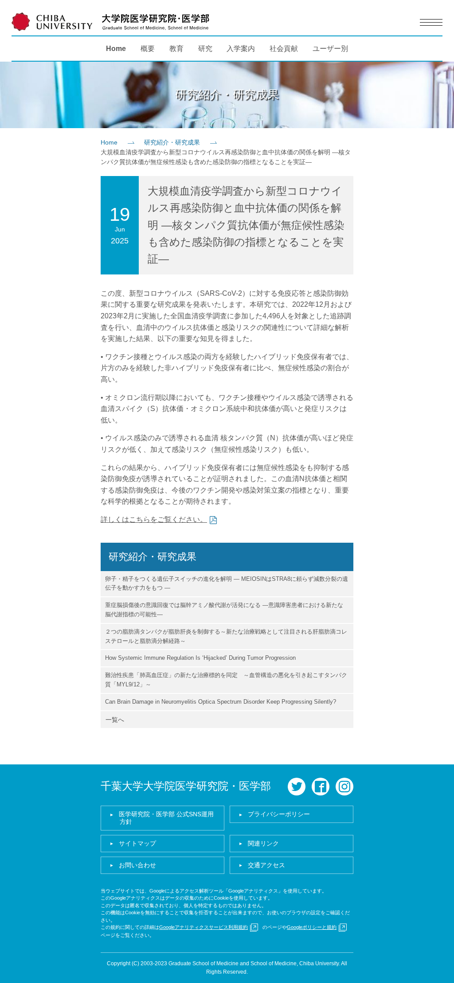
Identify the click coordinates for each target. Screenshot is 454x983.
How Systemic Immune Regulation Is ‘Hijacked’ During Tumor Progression (200, 657)
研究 (205, 48)
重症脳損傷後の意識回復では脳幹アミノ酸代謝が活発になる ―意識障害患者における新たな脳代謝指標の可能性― (224, 610)
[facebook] (320, 786)
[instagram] (344, 786)
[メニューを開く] (431, 22)
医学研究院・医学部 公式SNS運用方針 (166, 818)
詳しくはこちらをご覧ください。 (154, 519)
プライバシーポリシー (279, 814)
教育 (176, 48)
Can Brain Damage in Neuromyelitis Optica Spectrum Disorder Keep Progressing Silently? (220, 701)
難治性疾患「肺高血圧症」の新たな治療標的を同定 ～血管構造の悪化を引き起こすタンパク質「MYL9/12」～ (226, 680)
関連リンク (263, 843)
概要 (148, 48)
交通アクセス (266, 865)
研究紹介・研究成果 (172, 142)
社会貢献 (284, 48)
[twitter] (296, 786)
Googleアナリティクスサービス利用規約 (203, 927)
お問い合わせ (137, 865)
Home (116, 48)
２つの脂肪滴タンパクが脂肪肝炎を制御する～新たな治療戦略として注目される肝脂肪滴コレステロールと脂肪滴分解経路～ (226, 636)
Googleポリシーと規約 (312, 927)
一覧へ (115, 719)
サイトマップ (137, 843)
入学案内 (241, 48)
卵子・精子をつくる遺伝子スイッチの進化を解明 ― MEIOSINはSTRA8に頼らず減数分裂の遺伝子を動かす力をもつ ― (226, 583)
